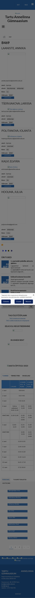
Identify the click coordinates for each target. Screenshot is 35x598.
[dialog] (17, 299)
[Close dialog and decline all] (33, 294)
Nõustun (28, 301)
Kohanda (6, 301)
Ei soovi (19, 301)
